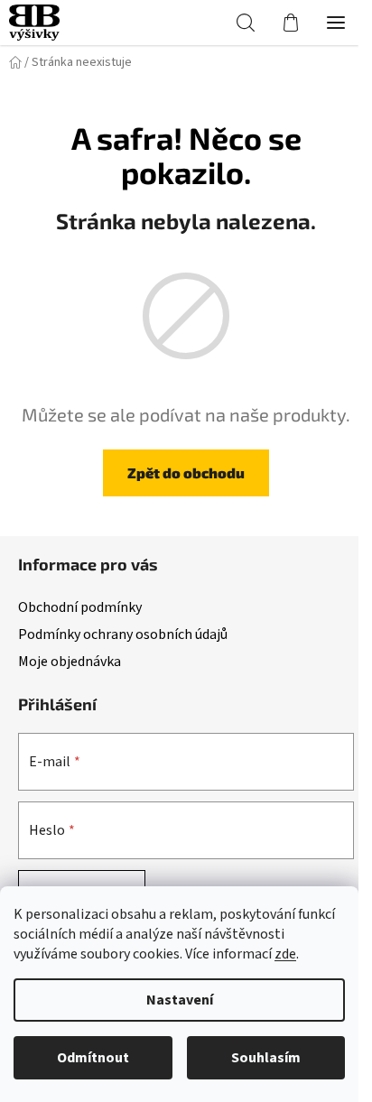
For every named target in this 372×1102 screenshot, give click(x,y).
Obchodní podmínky (80, 607)
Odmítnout (93, 1058)
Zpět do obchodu (186, 472)
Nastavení (179, 1000)
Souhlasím (266, 1058)
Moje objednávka (69, 661)
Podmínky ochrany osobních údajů (123, 634)
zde (285, 954)
